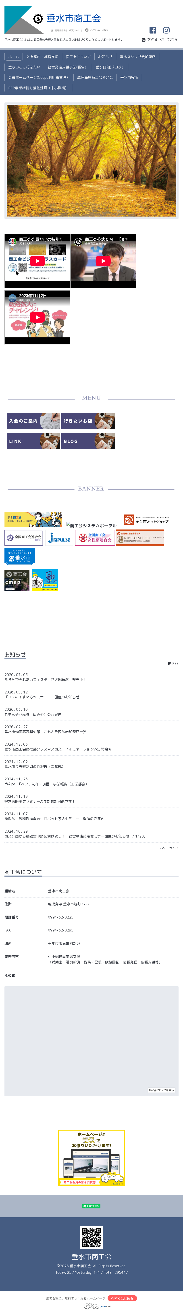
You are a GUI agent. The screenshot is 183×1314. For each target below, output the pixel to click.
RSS (175, 663)
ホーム (13, 56)
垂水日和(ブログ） (110, 67)
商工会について (78, 56)
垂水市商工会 (91, 1256)
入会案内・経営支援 (42, 56)
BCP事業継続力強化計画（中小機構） (38, 87)
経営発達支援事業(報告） (68, 67)
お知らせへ (168, 848)
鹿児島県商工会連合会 (95, 77)
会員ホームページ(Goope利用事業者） (39, 77)
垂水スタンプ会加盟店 (138, 56)
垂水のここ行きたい (24, 67)
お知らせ (105, 56)
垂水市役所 (129, 77)
